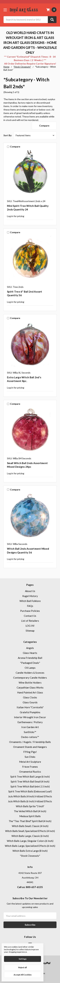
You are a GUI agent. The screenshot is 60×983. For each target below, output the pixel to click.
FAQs (30, 605)
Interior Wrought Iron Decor (30, 717)
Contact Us (30, 615)
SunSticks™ (30, 732)
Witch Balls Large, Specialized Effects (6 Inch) (30, 845)
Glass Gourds (30, 702)
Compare (44, 125)
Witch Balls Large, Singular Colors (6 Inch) (30, 840)
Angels (30, 647)
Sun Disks (30, 756)
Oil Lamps (30, 667)
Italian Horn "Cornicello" (30, 707)
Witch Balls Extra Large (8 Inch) (30, 850)
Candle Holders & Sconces (30, 672)
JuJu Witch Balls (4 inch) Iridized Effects (30, 796)
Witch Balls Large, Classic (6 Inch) (30, 835)
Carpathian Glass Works (30, 687)
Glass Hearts (30, 652)
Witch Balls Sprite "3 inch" (30, 806)
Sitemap (30, 630)
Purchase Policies (30, 610)
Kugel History (30, 595)
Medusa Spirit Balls (30, 816)
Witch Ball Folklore (30, 600)
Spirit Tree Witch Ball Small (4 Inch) (30, 781)
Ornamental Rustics (30, 771)
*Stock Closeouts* (30, 855)
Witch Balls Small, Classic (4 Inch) (30, 826)
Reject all (22, 967)
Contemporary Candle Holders (30, 677)
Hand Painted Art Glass (30, 692)
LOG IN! (30, 625)
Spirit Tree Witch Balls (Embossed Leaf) (30, 791)
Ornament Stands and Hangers (30, 746)
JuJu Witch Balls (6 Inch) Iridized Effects (30, 801)
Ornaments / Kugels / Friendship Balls (30, 741)
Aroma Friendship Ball (30, 657)
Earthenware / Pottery (30, 722)
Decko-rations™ (30, 736)
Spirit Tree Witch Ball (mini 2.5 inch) (30, 786)
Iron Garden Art (30, 727)
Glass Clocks (30, 697)
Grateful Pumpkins (30, 712)
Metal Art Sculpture (30, 761)
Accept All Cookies (23, 974)
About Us (30, 591)
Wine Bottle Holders (30, 682)
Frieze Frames (30, 766)
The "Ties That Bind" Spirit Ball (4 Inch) (30, 821)
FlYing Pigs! (30, 751)
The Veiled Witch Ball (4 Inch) (30, 811)
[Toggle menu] (5, 9)
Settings (22, 959)
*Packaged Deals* (30, 662)
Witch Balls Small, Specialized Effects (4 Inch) (30, 830)
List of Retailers (30, 620)
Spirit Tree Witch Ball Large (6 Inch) (30, 776)
